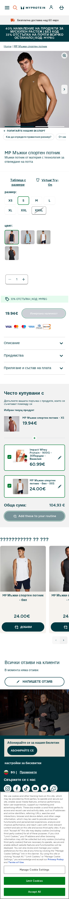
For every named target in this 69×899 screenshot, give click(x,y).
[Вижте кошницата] (61, 7)
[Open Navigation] (7, 7)
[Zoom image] (64, 55)
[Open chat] (54, 788)
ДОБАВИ (26, 626)
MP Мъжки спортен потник (30, 46)
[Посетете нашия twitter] (44, 788)
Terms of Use (16, 862)
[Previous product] (56, 640)
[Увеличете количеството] (23, 279)
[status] (16, 279)
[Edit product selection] (60, 458)
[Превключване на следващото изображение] (64, 89)
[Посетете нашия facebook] (17, 788)
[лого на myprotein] (33, 7)
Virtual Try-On (50, 182)
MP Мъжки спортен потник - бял (23, 598)
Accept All (34, 891)
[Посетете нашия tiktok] (26, 788)
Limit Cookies (34, 880)
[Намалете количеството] (10, 279)
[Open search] (15, 7)
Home (7, 46)
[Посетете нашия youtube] (35, 788)
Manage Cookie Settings (34, 869)
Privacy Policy (56, 859)
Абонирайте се (22, 750)
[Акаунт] (51, 7)
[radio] (10, 201)
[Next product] (63, 640)
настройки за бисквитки (23, 763)
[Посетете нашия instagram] (8, 788)
